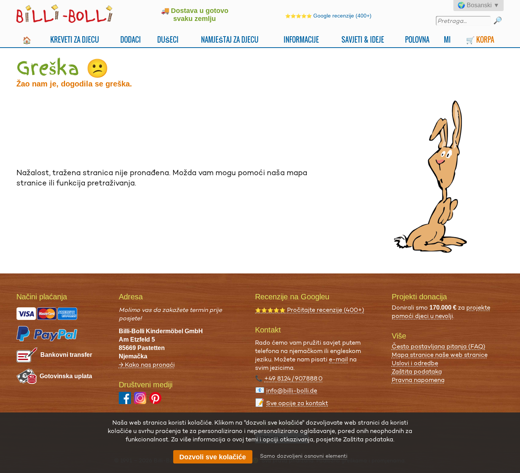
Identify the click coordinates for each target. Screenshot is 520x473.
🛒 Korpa (480, 39)
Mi (447, 39)
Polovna (417, 39)
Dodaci (130, 39)
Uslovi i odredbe (415, 363)
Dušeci (168, 39)
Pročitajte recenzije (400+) (309, 309)
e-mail (338, 359)
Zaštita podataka (417, 371)
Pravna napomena (418, 380)
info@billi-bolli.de (291, 390)
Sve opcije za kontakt (297, 403)
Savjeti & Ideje (362, 39)
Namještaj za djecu (229, 39)
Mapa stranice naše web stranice (440, 354)
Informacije (301, 39)
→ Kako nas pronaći (147, 364)
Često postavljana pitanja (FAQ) (438, 346)
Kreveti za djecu (74, 39)
